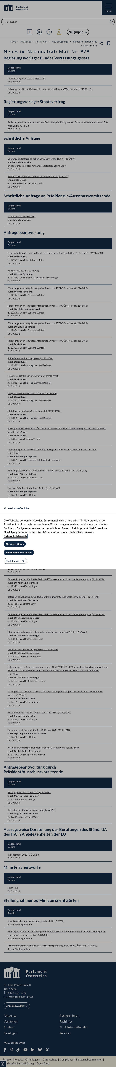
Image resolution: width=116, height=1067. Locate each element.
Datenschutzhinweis (15, 536)
